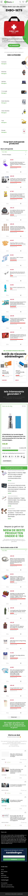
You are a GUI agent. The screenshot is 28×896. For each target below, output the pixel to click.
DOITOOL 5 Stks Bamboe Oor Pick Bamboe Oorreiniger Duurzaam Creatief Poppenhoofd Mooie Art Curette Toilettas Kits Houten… (18, 704)
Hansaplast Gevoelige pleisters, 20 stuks (17, 656)
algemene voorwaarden (6, 885)
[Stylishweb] (25, 751)
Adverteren (3, 875)
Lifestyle (3, 759)
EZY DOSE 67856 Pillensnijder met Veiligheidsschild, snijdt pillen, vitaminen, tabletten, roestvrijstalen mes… (17, 164)
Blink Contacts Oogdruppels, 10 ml (17, 287)
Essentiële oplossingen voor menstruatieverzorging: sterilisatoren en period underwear (16, 771)
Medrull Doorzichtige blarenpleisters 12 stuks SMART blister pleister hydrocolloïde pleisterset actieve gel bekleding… (18, 303)
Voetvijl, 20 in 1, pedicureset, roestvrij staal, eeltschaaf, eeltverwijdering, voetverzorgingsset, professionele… (18, 179)
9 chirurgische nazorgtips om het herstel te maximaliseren (18, 785)
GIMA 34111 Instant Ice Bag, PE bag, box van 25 (18, 641)
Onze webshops (5, 877)
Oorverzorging (11, 508)
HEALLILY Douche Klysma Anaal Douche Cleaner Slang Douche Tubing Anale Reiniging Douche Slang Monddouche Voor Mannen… (17, 561)
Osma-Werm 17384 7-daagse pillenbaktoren (16, 258)
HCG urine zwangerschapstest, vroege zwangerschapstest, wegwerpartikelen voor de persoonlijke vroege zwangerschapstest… (17, 672)
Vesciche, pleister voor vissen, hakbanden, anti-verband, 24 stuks (18, 243)
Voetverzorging (11, 483)
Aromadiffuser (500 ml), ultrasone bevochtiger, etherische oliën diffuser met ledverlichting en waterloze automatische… (17, 212)
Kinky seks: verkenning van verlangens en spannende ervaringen (16, 755)
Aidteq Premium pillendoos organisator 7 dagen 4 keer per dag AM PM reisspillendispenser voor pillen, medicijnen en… (17, 578)
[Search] (20, 2)
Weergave (4, 63)
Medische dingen (5, 790)
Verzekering (4, 805)
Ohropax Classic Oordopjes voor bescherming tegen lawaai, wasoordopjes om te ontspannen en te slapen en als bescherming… (17, 195)
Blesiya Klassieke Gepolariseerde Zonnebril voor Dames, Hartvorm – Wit (17, 273)
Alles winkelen (4, 871)
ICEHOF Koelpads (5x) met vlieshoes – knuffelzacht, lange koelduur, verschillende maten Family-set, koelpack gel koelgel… (18, 320)
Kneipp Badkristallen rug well (16, 688)
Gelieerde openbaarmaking (7, 886)
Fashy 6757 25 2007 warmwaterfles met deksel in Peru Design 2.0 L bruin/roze (17, 626)
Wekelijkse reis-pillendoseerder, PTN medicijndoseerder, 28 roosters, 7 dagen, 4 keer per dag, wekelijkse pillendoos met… (18, 595)
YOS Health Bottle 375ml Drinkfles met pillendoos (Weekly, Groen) (18, 611)
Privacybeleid (4, 883)
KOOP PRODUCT (7, 461)
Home (2, 869)
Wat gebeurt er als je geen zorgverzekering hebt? (16, 801)
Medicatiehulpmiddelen (12, 496)
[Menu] (1, 2)
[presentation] (2, 366)
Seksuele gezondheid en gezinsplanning (16, 470)
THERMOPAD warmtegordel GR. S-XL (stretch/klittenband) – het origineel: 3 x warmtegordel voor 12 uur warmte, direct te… (18, 336)
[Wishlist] (23, 2)
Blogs (2, 873)
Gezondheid (4, 774)
